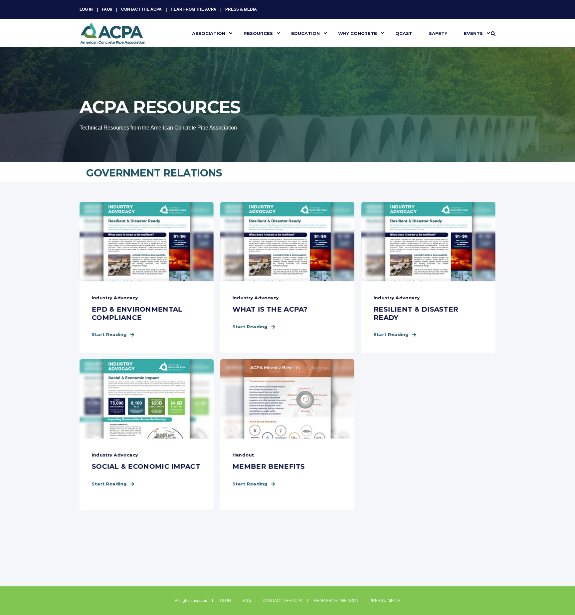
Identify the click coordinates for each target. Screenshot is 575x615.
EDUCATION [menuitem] (305, 33)
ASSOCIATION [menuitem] (208, 33)
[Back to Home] (113, 40)
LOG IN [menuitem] (86, 9)
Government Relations (154, 173)
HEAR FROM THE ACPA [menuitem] (193, 9)
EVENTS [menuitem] (473, 33)
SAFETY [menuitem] (438, 33)
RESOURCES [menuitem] (258, 33)
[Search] (493, 33)
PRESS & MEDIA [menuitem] (241, 9)
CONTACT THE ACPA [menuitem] (141, 9)
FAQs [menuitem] (107, 9)
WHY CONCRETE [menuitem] (357, 33)
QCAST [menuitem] (403, 33)
